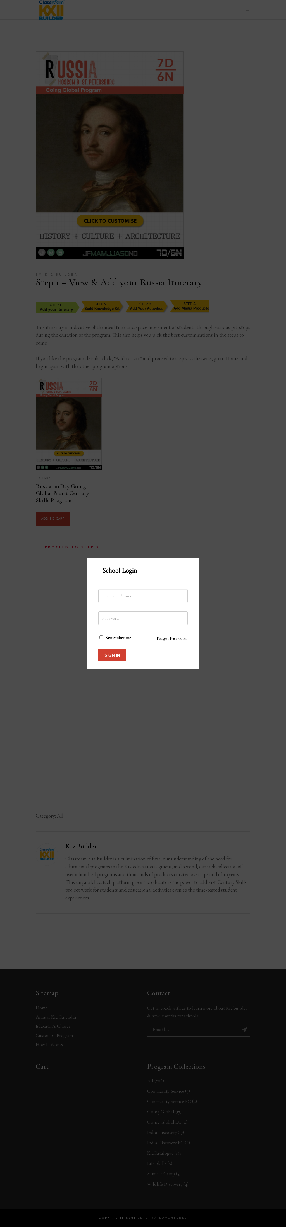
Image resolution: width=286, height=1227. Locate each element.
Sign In (112, 655)
